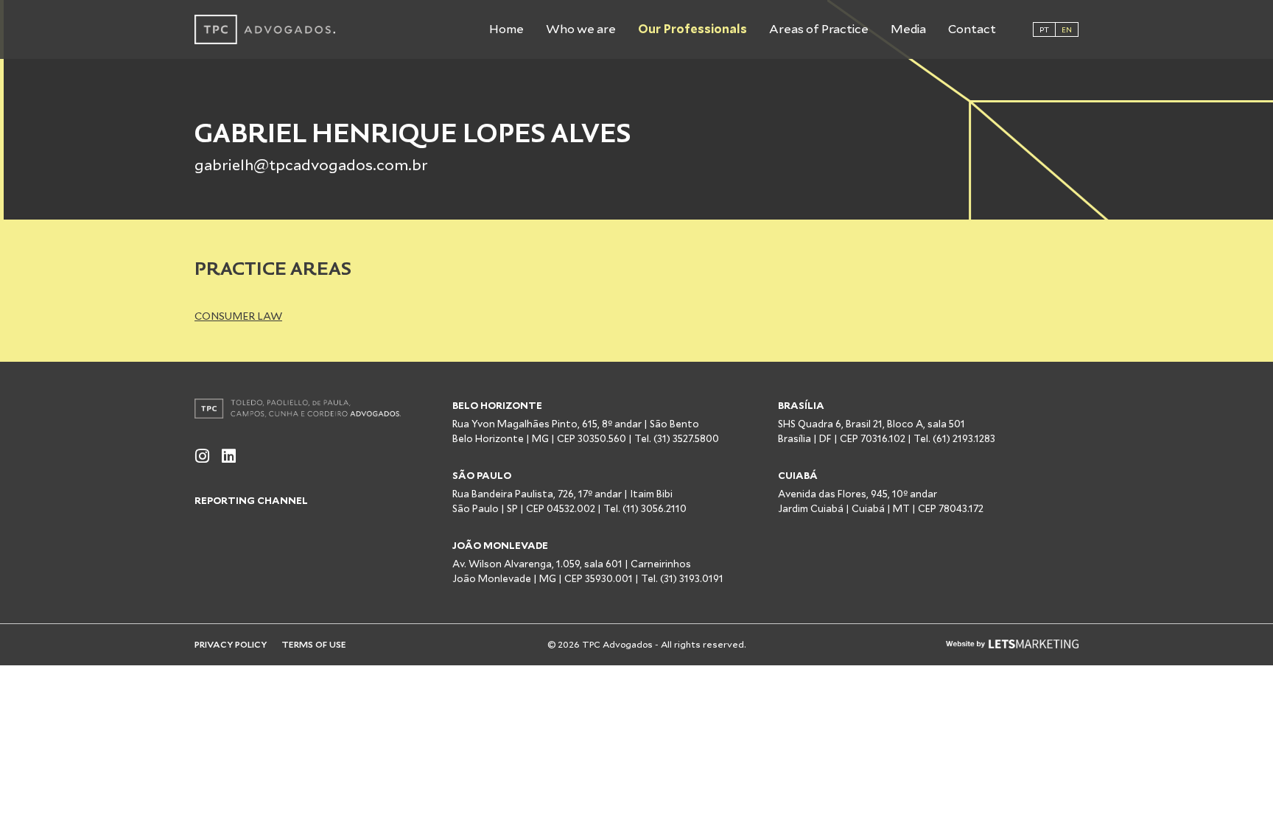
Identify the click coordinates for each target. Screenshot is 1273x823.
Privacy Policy (230, 644)
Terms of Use (313, 644)
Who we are (581, 29)
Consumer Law (238, 316)
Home (506, 29)
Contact (972, 29)
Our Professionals (692, 29)
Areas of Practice (819, 29)
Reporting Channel (251, 500)
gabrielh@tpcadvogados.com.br (311, 165)
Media (908, 29)
